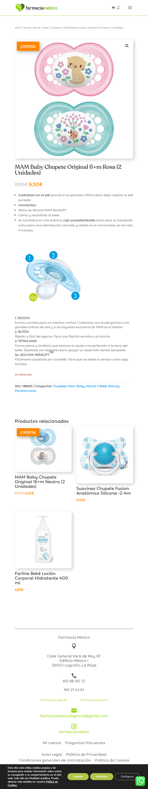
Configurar (127, 776)
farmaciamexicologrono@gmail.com (74, 713)
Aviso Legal (51, 755)
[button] (127, 45)
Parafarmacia (25, 390)
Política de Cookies (112, 760)
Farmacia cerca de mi (94, 700)
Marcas (113, 386)
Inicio (18, 27)
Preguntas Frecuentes (85, 743)
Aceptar (78, 776)
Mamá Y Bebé (41, 27)
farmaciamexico (74, 729)
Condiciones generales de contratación (55, 760)
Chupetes (56, 27)
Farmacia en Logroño (54, 700)
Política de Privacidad (86, 755)
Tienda (27, 27)
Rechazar (102, 776)
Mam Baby (76, 386)
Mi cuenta (52, 743)
